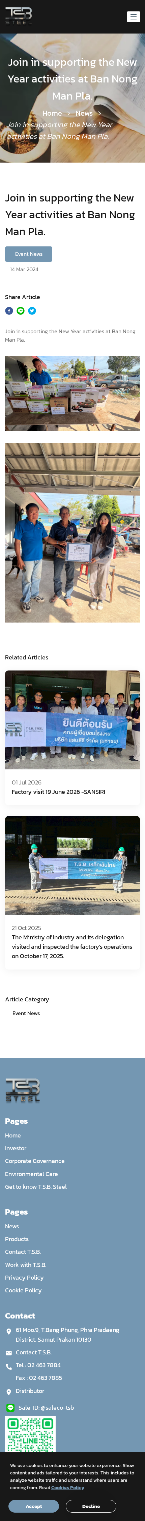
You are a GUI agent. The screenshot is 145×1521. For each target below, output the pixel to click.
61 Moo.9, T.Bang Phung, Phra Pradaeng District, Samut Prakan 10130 (67, 1334)
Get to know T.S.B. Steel (36, 1186)
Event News (26, 1013)
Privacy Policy (24, 1277)
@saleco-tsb (57, 1407)
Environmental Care (31, 1173)
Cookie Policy (23, 1290)
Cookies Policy (67, 1487)
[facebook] (9, 312)
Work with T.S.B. (25, 1264)
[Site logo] (18, 17)
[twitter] (32, 312)
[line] (21, 312)
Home (52, 113)
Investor (15, 1148)
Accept (34, 1506)
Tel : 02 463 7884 (38, 1364)
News (84, 113)
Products (17, 1238)
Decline (91, 1506)
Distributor (30, 1390)
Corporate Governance (35, 1160)
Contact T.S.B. (23, 1251)
